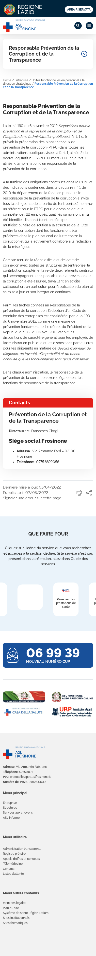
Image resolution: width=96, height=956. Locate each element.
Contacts (9, 869)
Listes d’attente (13, 873)
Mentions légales (14, 903)
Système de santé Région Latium (25, 913)
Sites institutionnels (16, 918)
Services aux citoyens (18, 812)
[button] (79, 493)
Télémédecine (13, 863)
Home (7, 80)
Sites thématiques (15, 923)
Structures (10, 807)
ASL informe (11, 817)
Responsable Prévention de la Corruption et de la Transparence (44, 54)
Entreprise (21, 80)
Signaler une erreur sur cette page (32, 498)
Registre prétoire (14, 853)
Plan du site (11, 908)
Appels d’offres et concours (21, 859)
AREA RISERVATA (79, 9)
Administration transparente (22, 849)
